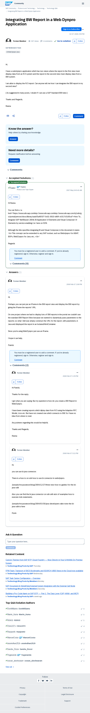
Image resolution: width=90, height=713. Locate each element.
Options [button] (83, 29)
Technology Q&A (52, 8)
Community (19, 3)
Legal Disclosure (67, 694)
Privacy (22, 688)
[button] (74, 41)
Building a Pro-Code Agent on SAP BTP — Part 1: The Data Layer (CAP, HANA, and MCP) (42, 594)
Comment (78, 116)
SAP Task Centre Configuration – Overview (23, 578)
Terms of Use (67, 688)
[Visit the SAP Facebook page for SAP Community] (39, 681)
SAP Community (11, 8)
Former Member (19, 41)
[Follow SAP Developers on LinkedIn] (51, 681)
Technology (41, 8)
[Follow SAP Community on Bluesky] (43, 681)
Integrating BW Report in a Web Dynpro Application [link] (24, 11)
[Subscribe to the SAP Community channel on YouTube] (47, 681)
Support (67, 701)
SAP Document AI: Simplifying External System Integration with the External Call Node (40, 586)
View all (9, 667)
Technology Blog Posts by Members (22, 581)
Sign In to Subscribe (71, 29)
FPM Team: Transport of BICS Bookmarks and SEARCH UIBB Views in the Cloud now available (44, 571)
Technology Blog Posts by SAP (20, 566)
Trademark (22, 701)
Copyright (22, 694)
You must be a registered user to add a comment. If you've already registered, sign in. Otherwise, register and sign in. (41, 252)
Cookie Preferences (22, 707)
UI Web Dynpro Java (13, 52)
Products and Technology (26, 8)
